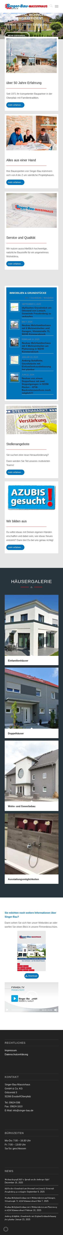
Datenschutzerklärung (16, 1054)
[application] (31, 997)
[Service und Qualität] (31, 210)
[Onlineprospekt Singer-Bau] (31, 951)
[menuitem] (49, 6)
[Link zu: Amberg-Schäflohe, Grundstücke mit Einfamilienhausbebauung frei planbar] (14, 360)
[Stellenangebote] (31, 420)
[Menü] (56, 6)
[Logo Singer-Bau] (26, 6)
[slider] (25, 1009)
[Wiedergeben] (7, 1010)
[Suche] (49, 6)
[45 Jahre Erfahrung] (31, 55)
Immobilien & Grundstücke (28, 293)
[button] (31, 997)
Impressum (11, 1050)
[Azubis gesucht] (31, 497)
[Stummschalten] (55, 1010)
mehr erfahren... (17, 36)
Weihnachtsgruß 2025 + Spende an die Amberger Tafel (27, 1179)
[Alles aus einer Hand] (31, 133)
